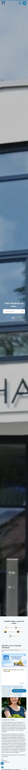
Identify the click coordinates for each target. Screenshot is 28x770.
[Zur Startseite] (8, 3)
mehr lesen (22, 683)
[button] (14, 318)
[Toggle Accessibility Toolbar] (2, 763)
